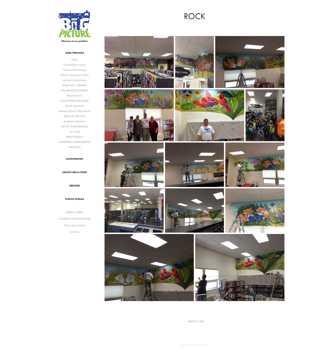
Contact (74, 232)
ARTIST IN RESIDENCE (74, 126)
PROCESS (75, 147)
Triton (74, 59)
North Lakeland (74, 106)
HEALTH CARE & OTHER (74, 172)
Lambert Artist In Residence (74, 111)
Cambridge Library (75, 65)
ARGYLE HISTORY (75, 116)
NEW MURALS (74, 137)
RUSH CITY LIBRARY (74, 85)
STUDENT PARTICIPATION (74, 219)
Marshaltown (74, 95)
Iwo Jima (74, 131)
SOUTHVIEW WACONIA (74, 101)
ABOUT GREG (74, 212)
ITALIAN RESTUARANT (74, 90)
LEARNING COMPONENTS (74, 142)
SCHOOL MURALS (74, 199)
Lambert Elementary (75, 80)
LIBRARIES (74, 185)
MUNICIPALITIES (74, 158)
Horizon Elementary (74, 70)
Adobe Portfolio (200, 345)
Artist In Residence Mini (74, 75)
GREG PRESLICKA (74, 52)
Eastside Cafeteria (74, 121)
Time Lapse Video (74, 225)
